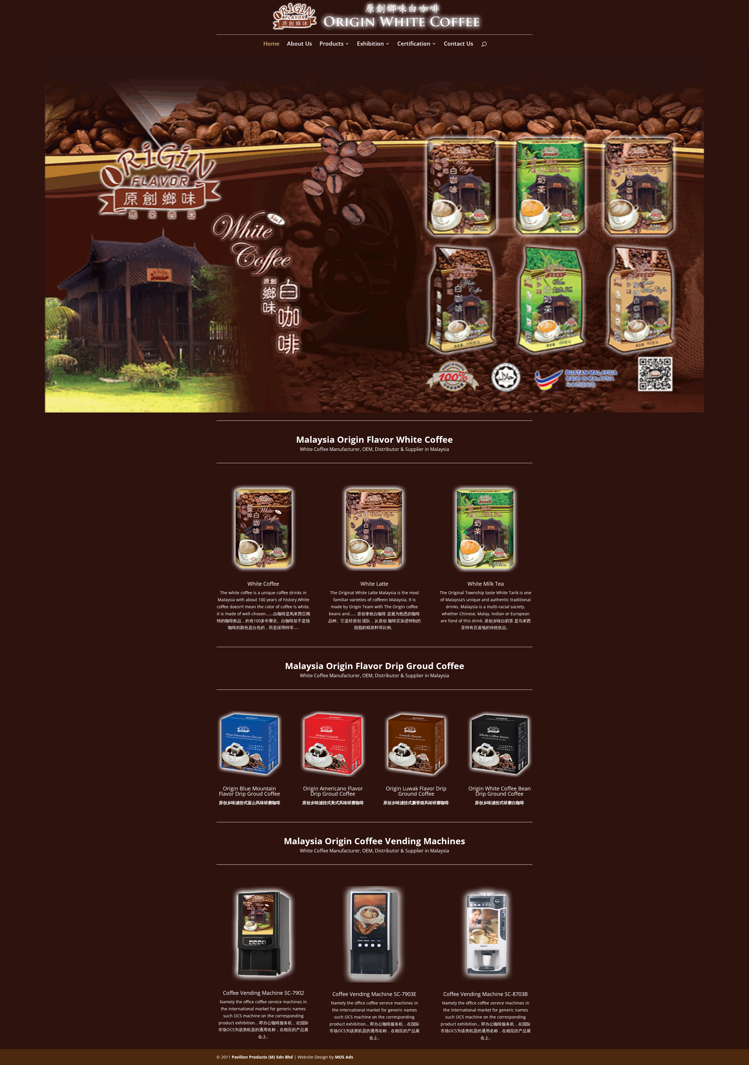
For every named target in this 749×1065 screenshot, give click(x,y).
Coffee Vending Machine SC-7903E (374, 993)
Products (331, 44)
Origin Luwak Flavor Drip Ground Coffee (416, 791)
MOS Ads (344, 1057)
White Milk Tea (486, 583)
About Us (299, 44)
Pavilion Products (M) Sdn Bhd (262, 1057)
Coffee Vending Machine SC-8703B (485, 993)
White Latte (374, 583)
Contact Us (458, 44)
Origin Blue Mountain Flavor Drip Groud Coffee (249, 791)
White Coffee (263, 583)
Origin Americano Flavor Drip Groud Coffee (333, 791)
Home (271, 44)
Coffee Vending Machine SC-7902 (263, 992)
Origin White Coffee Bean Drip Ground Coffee (499, 791)
